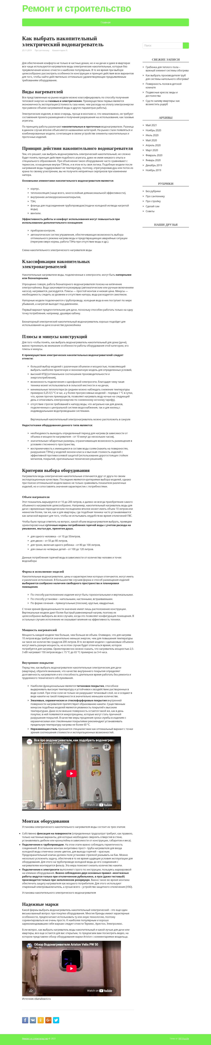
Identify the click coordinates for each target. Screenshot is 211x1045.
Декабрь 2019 (154, 165)
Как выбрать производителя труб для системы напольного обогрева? (167, 77)
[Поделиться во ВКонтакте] (33, 1020)
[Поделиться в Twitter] (56, 1020)
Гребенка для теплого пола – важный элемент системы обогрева (167, 68)
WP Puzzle (183, 1038)
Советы (150, 211)
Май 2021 (151, 125)
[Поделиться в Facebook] (25, 1020)
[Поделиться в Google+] (48, 1020)
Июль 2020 (152, 135)
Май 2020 (151, 140)
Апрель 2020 (153, 145)
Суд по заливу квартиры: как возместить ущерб (163, 102)
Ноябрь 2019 (153, 170)
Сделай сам (152, 206)
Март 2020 (152, 150)
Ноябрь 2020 (153, 130)
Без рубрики (153, 191)
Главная (105, 22)
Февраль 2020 (154, 155)
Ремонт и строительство (76, 8)
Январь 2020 (153, 160)
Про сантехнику (42, 50)
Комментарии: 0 (59, 50)
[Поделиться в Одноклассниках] (41, 1020)
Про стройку (153, 201)
